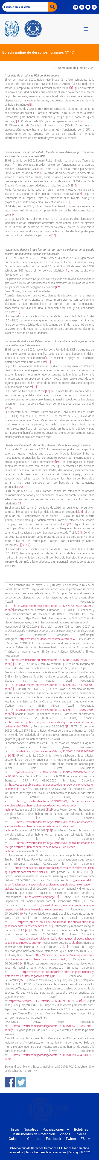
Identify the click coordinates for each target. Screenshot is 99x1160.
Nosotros (31, 1129)
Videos (65, 1134)
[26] (23, 545)
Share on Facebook (10, 1082)
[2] (30, 104)
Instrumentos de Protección (33, 1134)
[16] (34, 387)
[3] (15, 121)
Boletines (81, 1129)
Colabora (16, 1139)
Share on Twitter (21, 1082)
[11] (66, 270)
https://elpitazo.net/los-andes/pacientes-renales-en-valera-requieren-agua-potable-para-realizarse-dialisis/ (49, 884)
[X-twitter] (81, 7)
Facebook (53, 1139)
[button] (86, 29)
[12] (49, 809)
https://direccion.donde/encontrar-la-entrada (46, 639)
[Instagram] (94, 7)
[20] (21, 486)
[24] (79, 532)
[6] (75, 185)
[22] (80, 511)
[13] (17, 312)
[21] (19, 503)
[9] (13, 214)
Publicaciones (53, 1129)
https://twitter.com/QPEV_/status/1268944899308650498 (45, 1001)
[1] (71, 88)
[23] (69, 524)
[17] (47, 391)
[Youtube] (87, 7)
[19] (57, 462)
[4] (81, 121)
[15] (48, 362)
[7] (80, 193)
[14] (47, 358)
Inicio (15, 1129)
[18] (10, 407)
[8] (70, 202)
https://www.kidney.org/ (39, 897)
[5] (40, 173)
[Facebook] (75, 7)
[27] (28, 545)
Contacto (34, 1139)
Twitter (71, 1139)
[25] (18, 545)
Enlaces (81, 1134)
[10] (53, 235)
